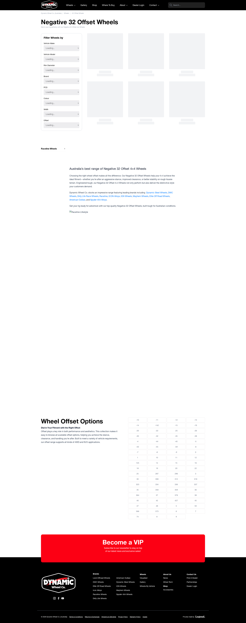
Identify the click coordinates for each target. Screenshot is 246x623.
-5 (195, 441)
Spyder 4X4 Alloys (98, 199)
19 (157, 468)
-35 (176, 436)
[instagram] (54, 598)
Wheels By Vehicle (147, 586)
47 (138, 506)
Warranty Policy (135, 617)
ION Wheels (126, 196)
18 (138, 468)
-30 (137, 436)
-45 (176, 441)
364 (137, 495)
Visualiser (144, 578)
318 (195, 479)
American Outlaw (77, 199)
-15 (176, 425)
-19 (195, 425)
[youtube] (62, 598)
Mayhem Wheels (140, 196)
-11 (157, 420)
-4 (137, 441)
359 (176, 490)
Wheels (70, 5)
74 (138, 517)
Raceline (103, 196)
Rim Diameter (49, 65)
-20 (137, 431)
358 (156, 490)
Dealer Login (138, 5)
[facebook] (58, 598)
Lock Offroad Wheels (101, 578)
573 (156, 511)
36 (196, 490)
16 (196, 463)
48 (157, 506)
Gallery (83, 5)
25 (138, 474)
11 (176, 457)
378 (176, 495)
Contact (153, 5)
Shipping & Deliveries (108, 617)
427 (176, 500)
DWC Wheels (98, 582)
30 (138, 479)
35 (138, 490)
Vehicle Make (49, 43)
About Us (167, 574)
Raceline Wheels (100, 594)
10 (157, 457)
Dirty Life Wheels (100, 598)
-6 (195, 447)
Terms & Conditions (76, 617)
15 (176, 463)
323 (137, 484)
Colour (46, 98)
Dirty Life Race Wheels (87, 196)
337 (195, 484)
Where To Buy (108, 5)
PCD (45, 87)
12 (196, 457)
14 (157, 463)
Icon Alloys (97, 590)
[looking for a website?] (200, 617)
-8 (157, 452)
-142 (157, 425)
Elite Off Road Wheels (159, 196)
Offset (46, 120)
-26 (195, 431)
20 (176, 468)
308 (156, 479)
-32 (157, 436)
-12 (176, 420)
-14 (137, 425)
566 (137, 511)
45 (196, 500)
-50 (137, 447)
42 (157, 500)
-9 (176, 452)
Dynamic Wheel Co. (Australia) (51, 13)
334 (156, 484)
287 (156, 474)
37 (157, 495)
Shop (94, 5)
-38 (195, 436)
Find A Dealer (192, 578)
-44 (157, 441)
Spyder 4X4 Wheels (124, 594)
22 (196, 468)
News (165, 578)
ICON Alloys (114, 196)
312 (176, 479)
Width (46, 109)
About (123, 5)
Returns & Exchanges (92, 617)
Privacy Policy (123, 617)
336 (176, 484)
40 (138, 500)
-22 (157, 431)
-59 (176, 447)
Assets (145, 617)
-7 (137, 452)
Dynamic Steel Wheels (156, 192)
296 (176, 474)
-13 (195, 420)
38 (196, 495)
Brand (46, 76)
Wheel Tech (168, 582)
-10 (137, 420)
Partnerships (192, 582)
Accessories (168, 590)
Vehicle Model (49, 54)
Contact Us (191, 574)
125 (137, 463)
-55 (157, 447)
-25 (176, 431)
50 (196, 506)
